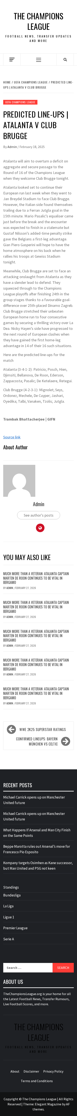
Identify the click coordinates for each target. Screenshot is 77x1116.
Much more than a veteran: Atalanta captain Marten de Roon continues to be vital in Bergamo (36, 578)
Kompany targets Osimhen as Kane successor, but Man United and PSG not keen (38, 865)
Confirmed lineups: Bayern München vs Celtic (37, 741)
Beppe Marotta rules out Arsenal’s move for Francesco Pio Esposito (36, 849)
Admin (12, 147)
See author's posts (38, 515)
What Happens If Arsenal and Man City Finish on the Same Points (36, 833)
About (14, 1071)
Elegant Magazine (48, 1104)
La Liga (8, 906)
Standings (11, 887)
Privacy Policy (53, 1071)
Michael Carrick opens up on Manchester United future (34, 800)
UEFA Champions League (20, 102)
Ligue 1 (8, 917)
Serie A (8, 939)
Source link (12, 437)
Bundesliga (12, 895)
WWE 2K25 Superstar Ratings (42, 729)
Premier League (15, 928)
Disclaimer (31, 1071)
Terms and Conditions (37, 1081)
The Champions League (38, 21)
